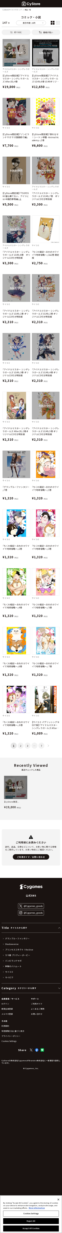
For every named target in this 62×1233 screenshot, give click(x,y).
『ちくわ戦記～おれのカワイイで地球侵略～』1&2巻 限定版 (45, 254)
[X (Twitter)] (31, 1050)
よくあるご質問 (37, 1008)
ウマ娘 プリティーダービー (17, 955)
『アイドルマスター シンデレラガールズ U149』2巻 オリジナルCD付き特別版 (45, 313)
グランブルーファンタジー (17, 938)
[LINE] (42, 1050)
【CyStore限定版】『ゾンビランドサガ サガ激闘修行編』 (16, 136)
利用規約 (5, 1026)
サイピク (9, 977)
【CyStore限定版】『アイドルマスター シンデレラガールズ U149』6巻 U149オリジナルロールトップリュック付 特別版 (45, 78)
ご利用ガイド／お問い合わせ (31, 857)
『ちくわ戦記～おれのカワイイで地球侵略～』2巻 (16, 547)
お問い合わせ (36, 1014)
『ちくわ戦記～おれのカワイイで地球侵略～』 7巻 (45, 665)
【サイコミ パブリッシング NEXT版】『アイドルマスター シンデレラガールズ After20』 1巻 (45, 725)
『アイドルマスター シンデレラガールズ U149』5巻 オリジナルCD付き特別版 (45, 431)
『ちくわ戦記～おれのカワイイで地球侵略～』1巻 (45, 488)
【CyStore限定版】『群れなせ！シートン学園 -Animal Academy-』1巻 (45, 137)
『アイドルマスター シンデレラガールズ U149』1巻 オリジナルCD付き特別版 (16, 313)
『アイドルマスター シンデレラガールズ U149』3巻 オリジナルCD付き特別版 (16, 372)
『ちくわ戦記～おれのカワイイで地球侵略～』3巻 (45, 547)
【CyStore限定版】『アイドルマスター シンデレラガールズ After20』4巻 (16, 78)
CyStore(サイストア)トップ (12, 10)
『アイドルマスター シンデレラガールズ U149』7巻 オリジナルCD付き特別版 (45, 196)
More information (37, 1208)
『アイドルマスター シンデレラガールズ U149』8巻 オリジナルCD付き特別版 (16, 254)
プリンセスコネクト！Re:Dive (19, 949)
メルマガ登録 (7, 1014)
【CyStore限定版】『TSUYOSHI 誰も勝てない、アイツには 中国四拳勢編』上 (16, 196)
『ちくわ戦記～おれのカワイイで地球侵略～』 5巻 (45, 606)
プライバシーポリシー (11, 1036)
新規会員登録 (7, 1008)
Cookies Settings (31, 1213)
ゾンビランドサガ (13, 960)
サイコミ (9, 972)
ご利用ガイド (36, 1003)
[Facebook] (36, 1050)
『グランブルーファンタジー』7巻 (16, 488)
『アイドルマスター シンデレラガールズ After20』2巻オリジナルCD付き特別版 (16, 431)
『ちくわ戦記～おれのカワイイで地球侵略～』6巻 (16, 665)
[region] (31, 1214)
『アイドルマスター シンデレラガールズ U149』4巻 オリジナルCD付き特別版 (45, 372)
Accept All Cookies (31, 1228)
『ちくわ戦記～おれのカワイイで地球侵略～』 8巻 (16, 724)
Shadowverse (12, 944)
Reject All (31, 1221)
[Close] (58, 1199)
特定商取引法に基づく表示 (13, 1031)
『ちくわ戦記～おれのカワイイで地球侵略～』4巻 (16, 606)
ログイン (5, 1003)
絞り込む (18, 32)
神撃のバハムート (13, 966)
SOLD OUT (16, 53)
